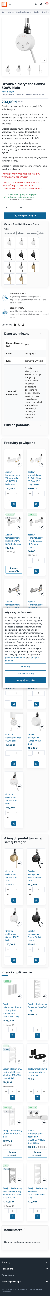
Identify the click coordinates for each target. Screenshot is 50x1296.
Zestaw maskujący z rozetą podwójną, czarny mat (37, 1072)
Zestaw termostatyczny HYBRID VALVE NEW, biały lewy (13, 539)
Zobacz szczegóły (14, 569)
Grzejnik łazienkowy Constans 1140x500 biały (37, 1007)
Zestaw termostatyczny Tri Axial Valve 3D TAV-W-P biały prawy (35, 478)
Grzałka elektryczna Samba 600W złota (12, 876)
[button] (36, 4)
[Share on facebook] (15, 325)
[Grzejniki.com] (4, 4)
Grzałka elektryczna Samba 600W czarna (34, 876)
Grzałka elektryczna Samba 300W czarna (34, 935)
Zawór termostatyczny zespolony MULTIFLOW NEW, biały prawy (37, 1136)
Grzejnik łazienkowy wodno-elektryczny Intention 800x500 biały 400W (12, 1073)
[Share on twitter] (19, 325)
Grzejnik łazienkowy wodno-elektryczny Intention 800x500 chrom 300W (12, 1193)
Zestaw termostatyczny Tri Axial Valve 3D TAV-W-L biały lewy (12, 478)
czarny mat (32, 233)
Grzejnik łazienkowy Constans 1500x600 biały (12, 1133)
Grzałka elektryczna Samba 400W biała (12, 799)
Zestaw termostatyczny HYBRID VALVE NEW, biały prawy (35, 540)
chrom (21, 233)
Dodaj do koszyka (25, 215)
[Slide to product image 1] (8, 70)
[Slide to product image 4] (40, 70)
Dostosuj (25, 666)
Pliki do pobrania (17, 425)
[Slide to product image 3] (29, 70)
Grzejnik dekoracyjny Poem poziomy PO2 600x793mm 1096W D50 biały (12, 1010)
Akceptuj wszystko (25, 680)
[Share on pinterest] (23, 325)
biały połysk (10, 233)
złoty (41, 233)
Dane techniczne (16, 333)
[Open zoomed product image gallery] (25, 40)
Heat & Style (8, 91)
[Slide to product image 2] (18, 70)
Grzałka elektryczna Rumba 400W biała (34, 739)
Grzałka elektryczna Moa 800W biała (13, 737)
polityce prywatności (15, 657)
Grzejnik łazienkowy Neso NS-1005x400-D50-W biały (37, 1193)
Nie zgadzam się (25, 673)
